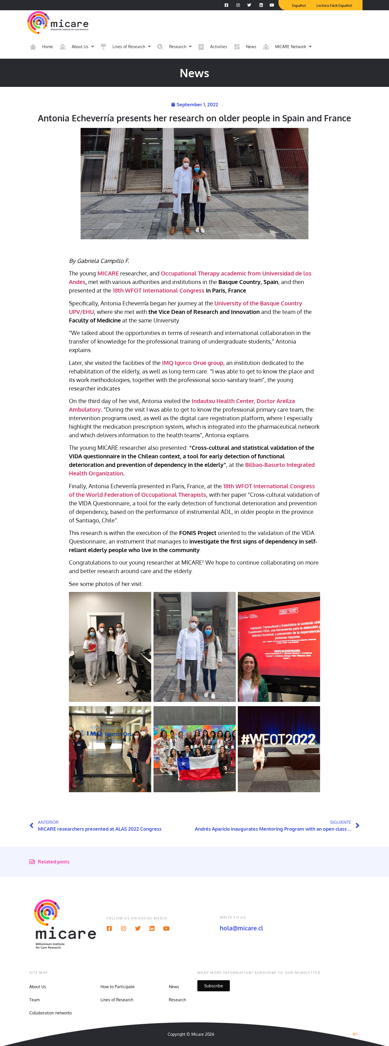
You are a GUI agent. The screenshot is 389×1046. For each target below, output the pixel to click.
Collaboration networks (50, 1012)
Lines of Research (117, 999)
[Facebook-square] (109, 928)
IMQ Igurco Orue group (192, 362)
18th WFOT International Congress (158, 290)
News (174, 986)
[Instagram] (123, 928)
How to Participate (118, 986)
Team (34, 999)
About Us (37, 986)
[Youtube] (166, 928)
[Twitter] (138, 928)
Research (177, 999)
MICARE (108, 273)
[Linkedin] (152, 928)
